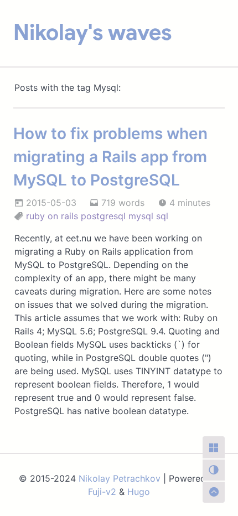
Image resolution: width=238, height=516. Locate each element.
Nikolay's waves (92, 32)
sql (162, 215)
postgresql (103, 215)
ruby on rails (52, 215)
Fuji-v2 (102, 491)
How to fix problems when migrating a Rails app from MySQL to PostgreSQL (110, 156)
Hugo (138, 491)
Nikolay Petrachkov (120, 478)
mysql (140, 215)
